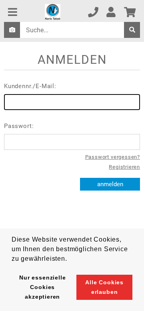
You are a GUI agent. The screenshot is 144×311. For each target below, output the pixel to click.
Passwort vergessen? (112, 157)
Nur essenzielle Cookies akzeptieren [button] (42, 287)
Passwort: (19, 126)
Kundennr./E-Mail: (30, 86)
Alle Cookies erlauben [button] (104, 287)
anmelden (110, 184)
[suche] (132, 30)
